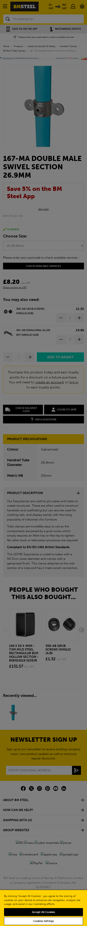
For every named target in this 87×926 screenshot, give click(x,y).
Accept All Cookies (43, 912)
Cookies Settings (43, 921)
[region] (43, 908)
